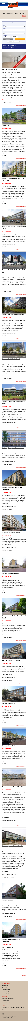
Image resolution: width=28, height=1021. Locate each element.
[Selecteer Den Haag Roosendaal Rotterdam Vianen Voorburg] (14, 27)
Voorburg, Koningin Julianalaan (10, 573)
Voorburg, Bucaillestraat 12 (9, 69)
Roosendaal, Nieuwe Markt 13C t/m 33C (12, 846)
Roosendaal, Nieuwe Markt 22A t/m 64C (12, 786)
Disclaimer (4, 1014)
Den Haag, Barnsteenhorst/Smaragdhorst (13, 314)
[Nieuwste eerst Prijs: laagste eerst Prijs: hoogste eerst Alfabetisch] (13, 42)
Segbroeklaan (5, 125)
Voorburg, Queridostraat (8, 703)
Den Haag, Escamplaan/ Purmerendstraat (13, 448)
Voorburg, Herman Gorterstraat (10, 745)
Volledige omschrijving (21, 105)
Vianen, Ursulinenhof (7, 900)
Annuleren (7, 39)
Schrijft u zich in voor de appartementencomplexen (9, 46)
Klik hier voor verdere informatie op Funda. (12, 99)
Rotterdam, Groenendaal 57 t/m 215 (11, 532)
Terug (24, 16)
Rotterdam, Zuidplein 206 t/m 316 (11, 359)
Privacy (3, 1013)
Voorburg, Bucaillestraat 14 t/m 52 (11, 660)
